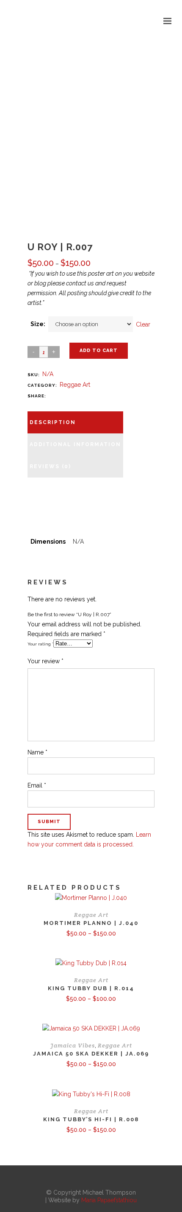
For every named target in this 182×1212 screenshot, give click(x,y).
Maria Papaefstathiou (109, 1200)
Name (37, 752)
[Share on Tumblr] (85, 395)
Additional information (75, 444)
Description (53, 422)
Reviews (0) (50, 466)
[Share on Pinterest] (94, 395)
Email (37, 785)
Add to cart (99, 350)
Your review (45, 661)
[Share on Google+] (69, 395)
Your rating (40, 644)
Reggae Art (75, 384)
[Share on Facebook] (52, 395)
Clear (143, 324)
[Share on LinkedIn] (77, 395)
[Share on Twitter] (60, 395)
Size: (37, 324)
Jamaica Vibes (72, 1045)
